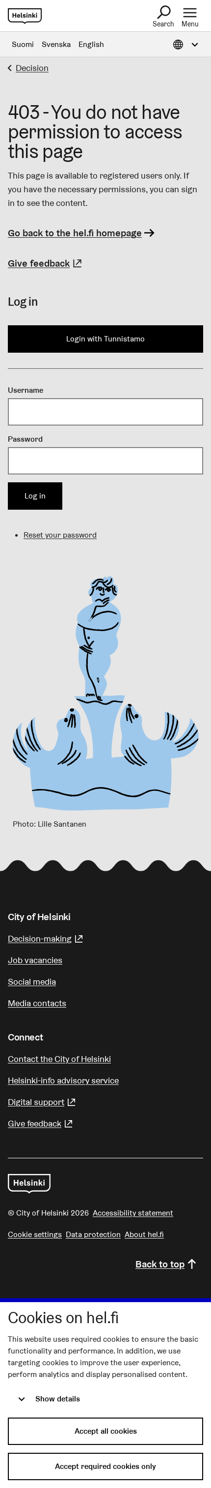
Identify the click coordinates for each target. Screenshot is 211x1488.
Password (25, 439)
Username (25, 390)
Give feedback (46, 263)
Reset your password (60, 535)
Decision (32, 67)
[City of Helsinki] (29, 1184)
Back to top (160, 1264)
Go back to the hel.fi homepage (75, 232)
